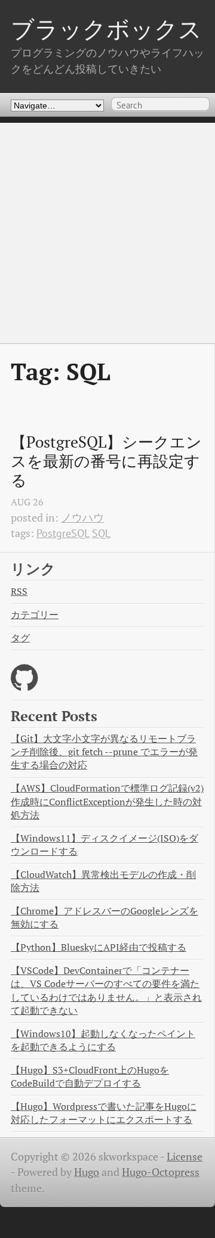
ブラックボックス (106, 29)
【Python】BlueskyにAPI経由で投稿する (98, 947)
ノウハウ (82, 518)
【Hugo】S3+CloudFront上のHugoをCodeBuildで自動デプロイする (90, 1077)
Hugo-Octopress (160, 1172)
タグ (20, 638)
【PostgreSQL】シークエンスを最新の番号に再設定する (106, 461)
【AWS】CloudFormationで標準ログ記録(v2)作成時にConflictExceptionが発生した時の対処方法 (107, 801)
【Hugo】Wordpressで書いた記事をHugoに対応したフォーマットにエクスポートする (103, 1113)
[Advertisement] (107, 230)
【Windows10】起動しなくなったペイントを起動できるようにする (103, 1040)
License (184, 1156)
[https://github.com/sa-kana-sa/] (24, 685)
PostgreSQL (63, 533)
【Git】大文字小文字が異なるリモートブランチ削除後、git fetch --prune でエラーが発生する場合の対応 (104, 752)
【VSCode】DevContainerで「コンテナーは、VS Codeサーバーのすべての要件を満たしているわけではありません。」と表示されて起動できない (106, 990)
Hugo (86, 1172)
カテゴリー (35, 615)
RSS (19, 591)
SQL (101, 533)
